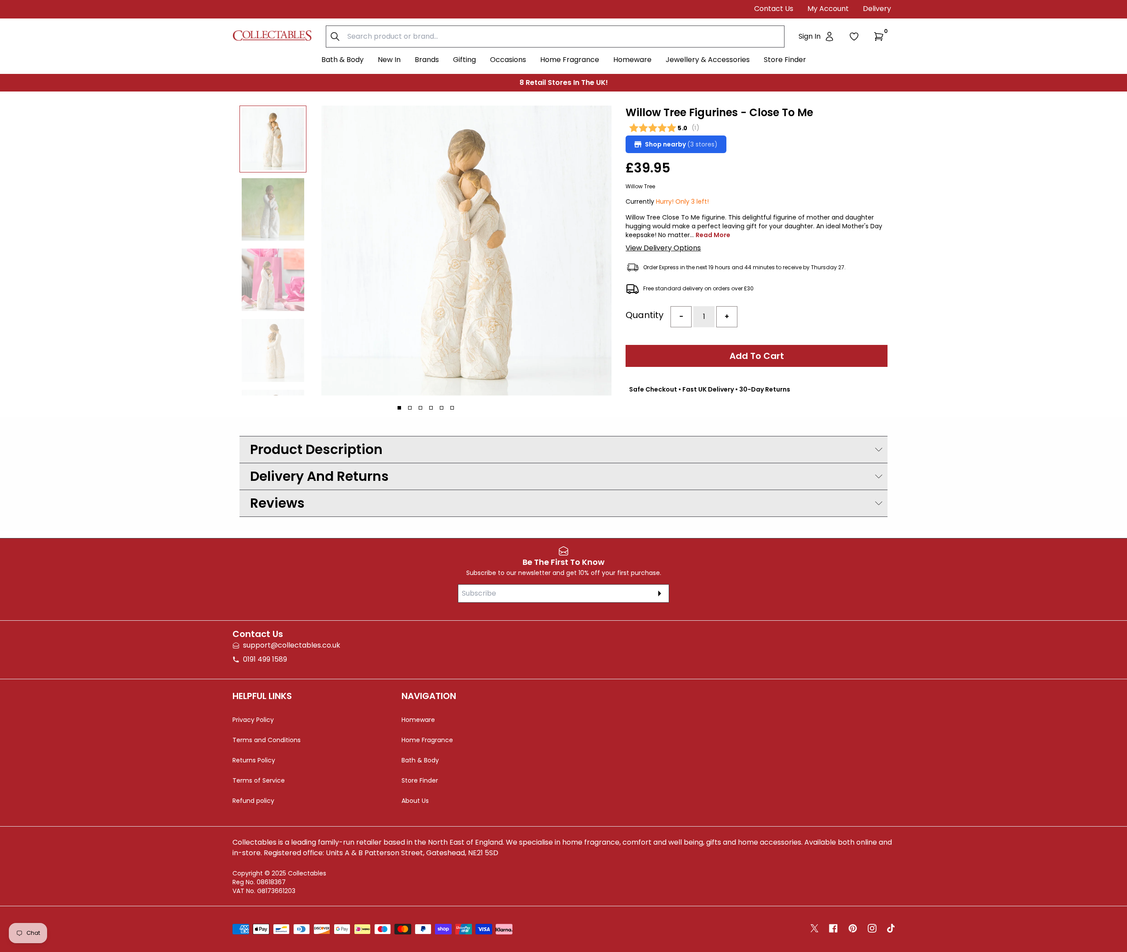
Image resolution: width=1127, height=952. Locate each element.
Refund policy (253, 800)
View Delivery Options (663, 248)
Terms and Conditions (266, 740)
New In (389, 60)
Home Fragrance (569, 60)
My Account (828, 9)
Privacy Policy (253, 719)
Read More (713, 235)
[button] (880, 36)
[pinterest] (852, 928)
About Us (415, 800)
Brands (427, 60)
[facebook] (833, 928)
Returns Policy (253, 760)
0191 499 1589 (265, 659)
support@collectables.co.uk (291, 645)
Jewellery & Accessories (708, 60)
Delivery (877, 9)
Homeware (632, 60)
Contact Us (773, 9)
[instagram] (872, 928)
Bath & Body (342, 60)
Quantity (644, 315)
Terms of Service (258, 780)
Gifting (464, 60)
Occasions (508, 60)
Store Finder (785, 60)
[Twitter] (814, 928)
